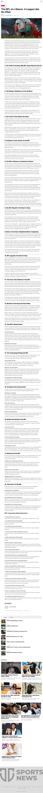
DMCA (25, 788)
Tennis (10, 787)
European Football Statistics (12, 626)
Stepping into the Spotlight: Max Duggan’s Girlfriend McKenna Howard (12, 757)
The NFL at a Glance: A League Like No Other (15, 641)
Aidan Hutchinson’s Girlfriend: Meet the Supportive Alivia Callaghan (31, 675)
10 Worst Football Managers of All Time (14, 620)
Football (6, 787)
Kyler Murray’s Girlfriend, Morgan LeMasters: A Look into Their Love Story (11, 736)
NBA (16, 787)
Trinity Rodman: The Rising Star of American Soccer (16, 631)
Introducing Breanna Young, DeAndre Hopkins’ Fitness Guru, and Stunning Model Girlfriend (10, 717)
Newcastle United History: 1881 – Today (14, 636)
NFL (5, 7)
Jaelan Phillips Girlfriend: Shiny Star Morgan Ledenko (9, 675)
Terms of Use (20, 788)
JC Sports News (8, 15)
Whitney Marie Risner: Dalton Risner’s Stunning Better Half (30, 696)
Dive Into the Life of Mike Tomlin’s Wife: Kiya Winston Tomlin (10, 696)
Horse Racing (23, 787)
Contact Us (29, 787)
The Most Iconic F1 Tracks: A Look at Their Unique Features (18, 647)
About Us (33, 787)
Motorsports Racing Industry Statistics (14, 652)
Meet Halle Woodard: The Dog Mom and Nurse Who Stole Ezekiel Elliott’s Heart (30, 716)
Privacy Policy (39, 787)
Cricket (19, 787)
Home (2, 7)
